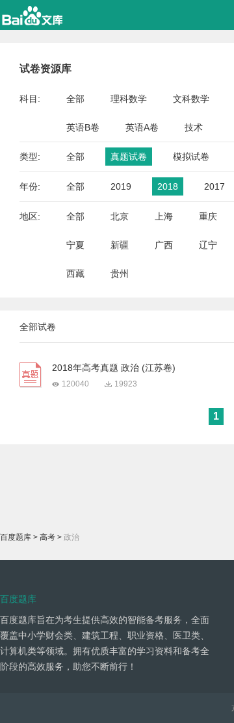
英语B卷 (82, 127)
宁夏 (75, 245)
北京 (119, 216)
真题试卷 (128, 156)
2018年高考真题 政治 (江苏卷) (114, 367)
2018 (167, 186)
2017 (214, 186)
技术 (194, 127)
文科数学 (191, 99)
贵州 (119, 273)
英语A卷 (142, 127)
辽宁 (208, 245)
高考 (47, 537)
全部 (75, 99)
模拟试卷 (191, 156)
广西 (164, 245)
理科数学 (128, 99)
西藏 (75, 273)
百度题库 (15, 537)
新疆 (119, 245)
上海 (164, 216)
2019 (120, 186)
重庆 (208, 216)
